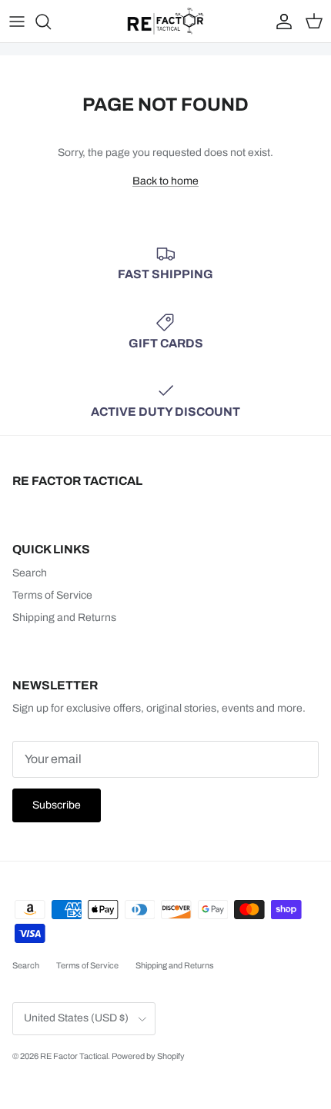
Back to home (165, 181)
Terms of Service (52, 595)
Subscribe (56, 805)
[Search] (51, 21)
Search (29, 573)
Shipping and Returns (64, 617)
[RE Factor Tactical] (165, 21)
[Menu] (17, 21)
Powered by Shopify (148, 1056)
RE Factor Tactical (74, 1056)
